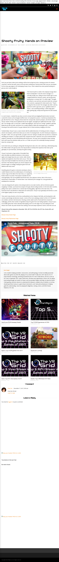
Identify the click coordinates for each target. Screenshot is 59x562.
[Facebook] (52, 5)
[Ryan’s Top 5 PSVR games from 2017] (15, 348)
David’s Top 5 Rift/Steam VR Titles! (40, 379)
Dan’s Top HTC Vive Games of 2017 (12, 379)
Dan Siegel (5, 44)
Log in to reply (11, 393)
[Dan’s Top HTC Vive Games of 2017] (15, 376)
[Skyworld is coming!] (44, 348)
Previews (36, 44)
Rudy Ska (10, 388)
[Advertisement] (29, 25)
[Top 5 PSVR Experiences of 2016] (44, 319)
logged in (10, 402)
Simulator (20, 263)
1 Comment (22, 44)
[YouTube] (54, 5)
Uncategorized (41, 44)
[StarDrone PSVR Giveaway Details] (15, 319)
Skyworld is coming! (36, 350)
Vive (24, 263)
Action (4, 263)
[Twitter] (50, 5)
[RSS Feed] (48, 5)
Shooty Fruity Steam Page (9, 215)
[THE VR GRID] (4, 10)
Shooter (15, 263)
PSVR (8, 263)
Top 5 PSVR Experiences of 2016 (40, 322)
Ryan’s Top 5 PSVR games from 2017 (12, 350)
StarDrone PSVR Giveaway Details (11, 322)
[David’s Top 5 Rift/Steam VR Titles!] (44, 376)
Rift (11, 263)
